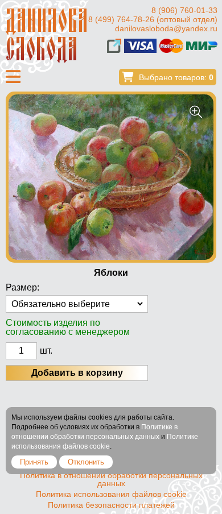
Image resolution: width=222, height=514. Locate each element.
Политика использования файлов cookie (111, 494)
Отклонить (86, 462)
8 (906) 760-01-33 (184, 10)
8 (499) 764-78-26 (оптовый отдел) (152, 19)
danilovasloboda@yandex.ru (166, 28)
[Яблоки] (111, 177)
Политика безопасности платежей (111, 505)
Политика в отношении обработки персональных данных (111, 479)
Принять (34, 462)
